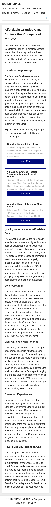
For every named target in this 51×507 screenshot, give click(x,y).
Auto (4, 8)
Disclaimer (20, 503)
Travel (35, 13)
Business (14, 8)
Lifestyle (15, 13)
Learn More (25, 161)
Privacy (32, 503)
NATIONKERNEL (11, 4)
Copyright (38, 499)
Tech (43, 13)
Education (26, 8)
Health (5, 13)
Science (26, 13)
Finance (37, 8)
